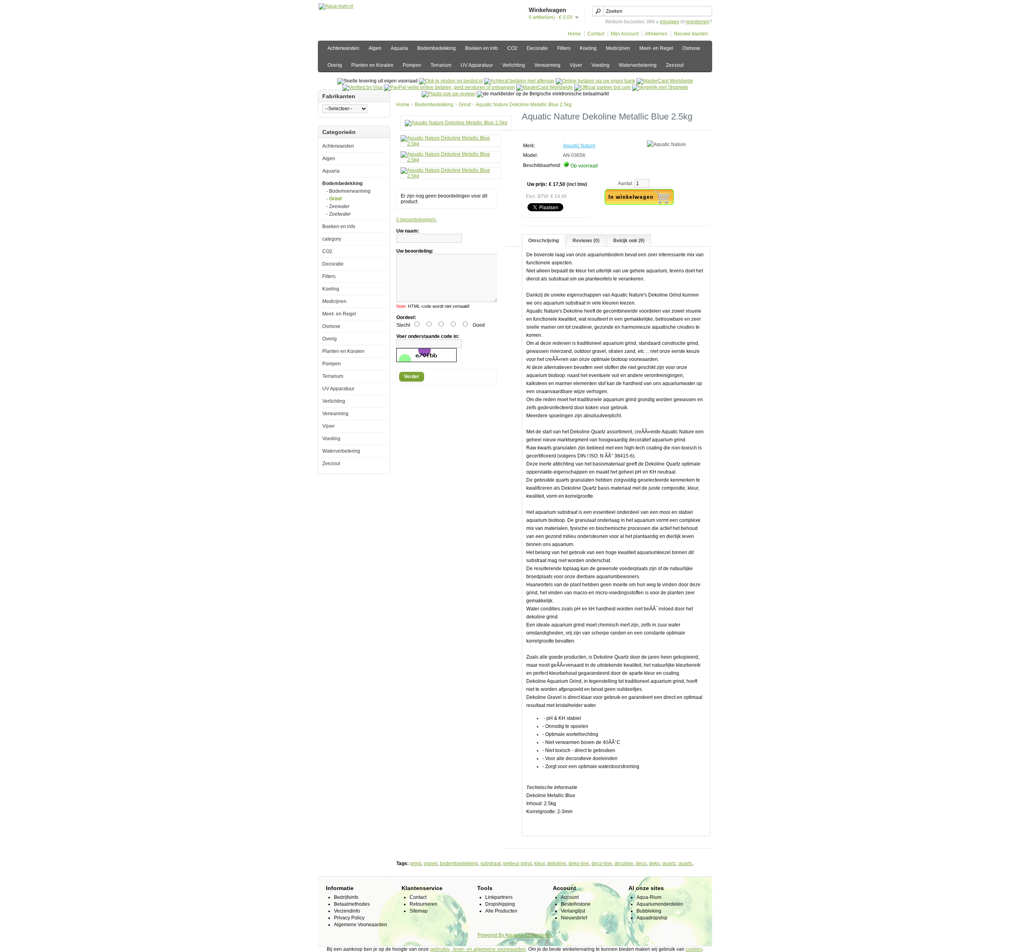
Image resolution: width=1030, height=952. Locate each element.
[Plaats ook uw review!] (449, 94)
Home (574, 34)
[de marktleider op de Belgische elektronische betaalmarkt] (544, 87)
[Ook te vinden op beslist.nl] (451, 81)
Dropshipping (500, 904)
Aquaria (399, 48)
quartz (669, 863)
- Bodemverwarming (348, 191)
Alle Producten (501, 911)
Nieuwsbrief (574, 918)
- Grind (334, 199)
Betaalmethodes (352, 904)
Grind (465, 104)
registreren (697, 22)
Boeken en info (481, 48)
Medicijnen (618, 48)
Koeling (588, 48)
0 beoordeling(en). (416, 220)
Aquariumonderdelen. (529, 935)
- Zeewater (338, 206)
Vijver (576, 65)
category (331, 239)
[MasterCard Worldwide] (665, 81)
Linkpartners (499, 897)
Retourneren (423, 904)
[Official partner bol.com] (602, 87)
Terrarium (441, 65)
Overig (335, 65)
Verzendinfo (347, 911)
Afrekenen (656, 34)
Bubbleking (649, 911)
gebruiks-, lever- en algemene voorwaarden (478, 949)
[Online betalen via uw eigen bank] (595, 81)
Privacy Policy (349, 918)
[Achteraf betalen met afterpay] (519, 81)
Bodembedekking (436, 48)
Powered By (491, 935)
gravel (430, 863)
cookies (694, 949)
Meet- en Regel (656, 48)
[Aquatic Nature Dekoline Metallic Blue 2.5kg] (456, 123)
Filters (564, 48)
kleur (539, 863)
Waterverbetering (638, 65)
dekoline (556, 863)
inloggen (669, 22)
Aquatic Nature (579, 145)
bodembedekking (459, 863)
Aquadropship (652, 918)
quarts (685, 863)
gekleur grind (517, 863)
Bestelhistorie (576, 904)
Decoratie (537, 48)
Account (570, 897)
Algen (375, 48)
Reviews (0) (586, 240)
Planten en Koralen (372, 65)
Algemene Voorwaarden (360, 924)
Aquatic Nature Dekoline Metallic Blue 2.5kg (524, 104)
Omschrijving (543, 240)
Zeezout (675, 65)
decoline (623, 863)
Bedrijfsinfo (346, 897)
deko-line (579, 863)
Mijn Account (625, 34)
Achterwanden (343, 48)
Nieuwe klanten (691, 34)
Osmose (691, 48)
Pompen (412, 65)
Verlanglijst (573, 911)
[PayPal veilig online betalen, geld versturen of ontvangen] (449, 87)
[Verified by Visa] (362, 87)
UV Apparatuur (477, 65)
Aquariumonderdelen (660, 904)
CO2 (512, 48)
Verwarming (547, 65)
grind (415, 863)
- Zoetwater (338, 214)
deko (654, 863)
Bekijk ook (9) (629, 240)
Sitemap (419, 911)
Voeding (600, 65)
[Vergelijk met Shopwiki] (660, 87)
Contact (595, 34)
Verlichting (513, 65)
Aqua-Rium (649, 897)
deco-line (601, 863)
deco (641, 863)
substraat (490, 863)
